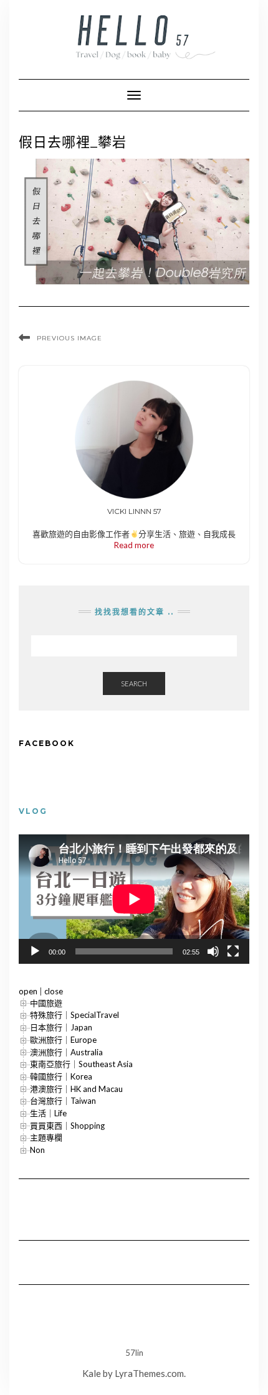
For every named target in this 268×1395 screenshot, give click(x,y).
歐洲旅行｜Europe (63, 1040)
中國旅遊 (46, 1003)
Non (37, 1150)
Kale (91, 1373)
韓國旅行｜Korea (61, 1076)
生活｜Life (48, 1113)
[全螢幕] (233, 951)
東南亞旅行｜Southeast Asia (81, 1064)
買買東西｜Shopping (67, 1126)
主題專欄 (46, 1137)
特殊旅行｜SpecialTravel (74, 1015)
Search (134, 683)
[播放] (35, 951)
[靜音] (213, 951)
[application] (134, 899)
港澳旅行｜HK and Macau (76, 1089)
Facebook (47, 743)
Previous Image (69, 338)
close (53, 991)
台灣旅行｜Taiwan (63, 1101)
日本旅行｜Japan (61, 1027)
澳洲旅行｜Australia (66, 1052)
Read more (134, 545)
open (28, 991)
